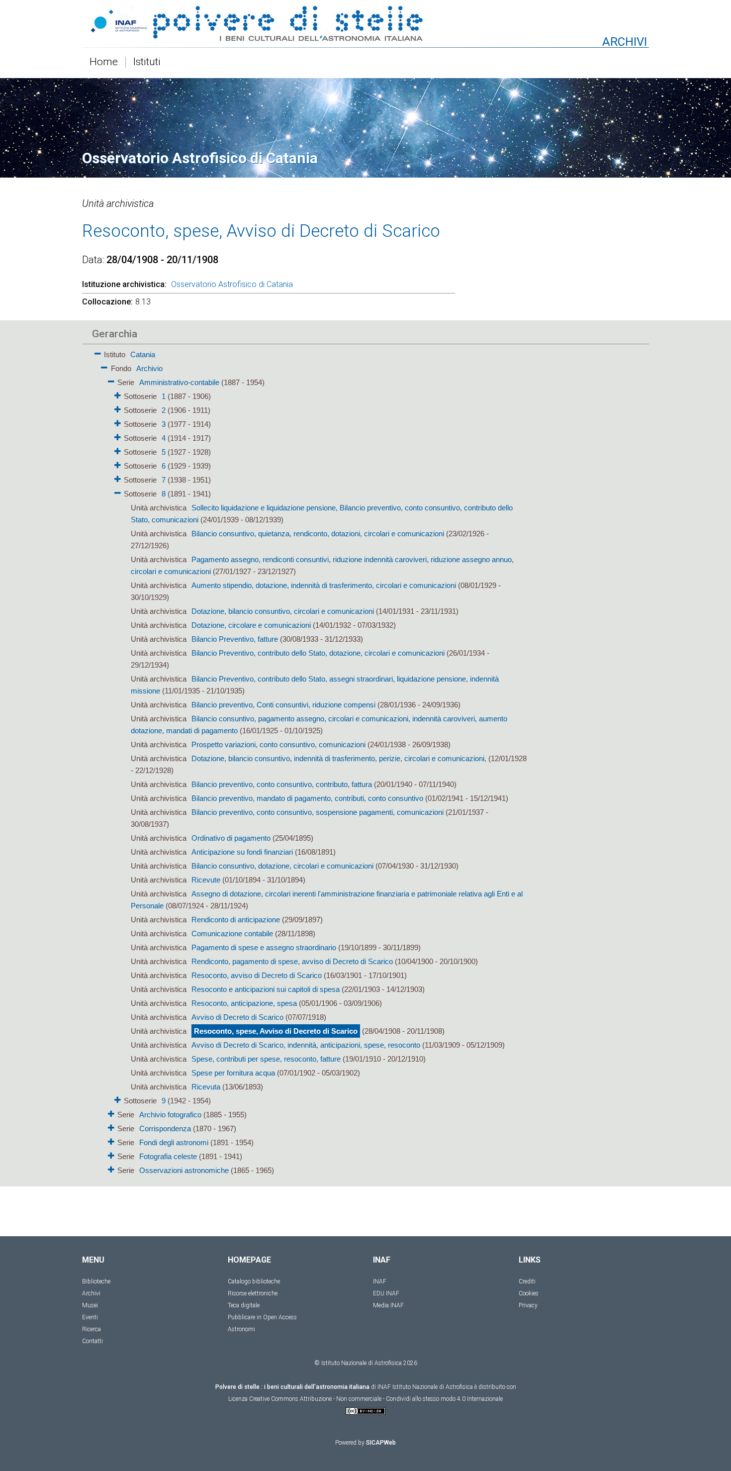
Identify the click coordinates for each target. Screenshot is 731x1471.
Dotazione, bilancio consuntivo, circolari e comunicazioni (282, 611)
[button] (97, 352)
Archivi (91, 1293)
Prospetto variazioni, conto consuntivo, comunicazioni (278, 744)
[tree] (308, 762)
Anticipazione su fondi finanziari (242, 852)
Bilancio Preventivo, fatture (234, 639)
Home (104, 62)
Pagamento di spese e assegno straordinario (263, 947)
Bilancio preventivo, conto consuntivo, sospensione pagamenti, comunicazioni (317, 812)
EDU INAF (386, 1293)
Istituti (147, 62)
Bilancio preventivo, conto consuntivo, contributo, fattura (281, 784)
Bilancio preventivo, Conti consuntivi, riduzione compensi (283, 704)
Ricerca (91, 1329)
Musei (90, 1305)
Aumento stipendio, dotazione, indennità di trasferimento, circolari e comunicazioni (323, 585)
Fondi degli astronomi (173, 1142)
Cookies (529, 1293)
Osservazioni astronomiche (184, 1170)
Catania (142, 354)
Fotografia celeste (168, 1156)
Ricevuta (205, 1086)
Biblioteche (96, 1281)
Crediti (527, 1281)
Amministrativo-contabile (179, 382)
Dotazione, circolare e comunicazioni (251, 625)
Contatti (92, 1341)
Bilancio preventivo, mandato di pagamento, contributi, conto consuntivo (307, 798)
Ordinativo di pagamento (231, 838)
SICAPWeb (381, 1442)
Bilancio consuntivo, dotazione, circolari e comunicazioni (282, 866)
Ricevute (205, 880)
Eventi (90, 1317)
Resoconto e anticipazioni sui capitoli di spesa (265, 989)
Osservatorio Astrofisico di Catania (232, 284)
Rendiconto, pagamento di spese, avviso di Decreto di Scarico (292, 961)
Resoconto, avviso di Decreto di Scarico (256, 975)
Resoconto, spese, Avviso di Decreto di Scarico (276, 1031)
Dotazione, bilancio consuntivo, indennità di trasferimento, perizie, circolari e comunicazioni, (338, 758)
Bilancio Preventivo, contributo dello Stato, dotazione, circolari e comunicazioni (318, 653)
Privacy (528, 1305)
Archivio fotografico (170, 1114)
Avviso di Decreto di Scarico (237, 1017)
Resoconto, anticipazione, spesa (244, 1003)
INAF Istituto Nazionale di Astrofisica (425, 1386)
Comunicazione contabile (232, 933)
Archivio (149, 368)
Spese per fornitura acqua (233, 1073)
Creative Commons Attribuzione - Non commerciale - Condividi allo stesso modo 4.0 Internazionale (376, 1398)
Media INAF (388, 1305)
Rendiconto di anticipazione (235, 919)
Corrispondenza (165, 1128)
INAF (379, 1281)
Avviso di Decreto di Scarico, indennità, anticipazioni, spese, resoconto (305, 1045)
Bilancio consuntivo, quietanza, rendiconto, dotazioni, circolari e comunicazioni (317, 533)
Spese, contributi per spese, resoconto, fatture (266, 1059)
